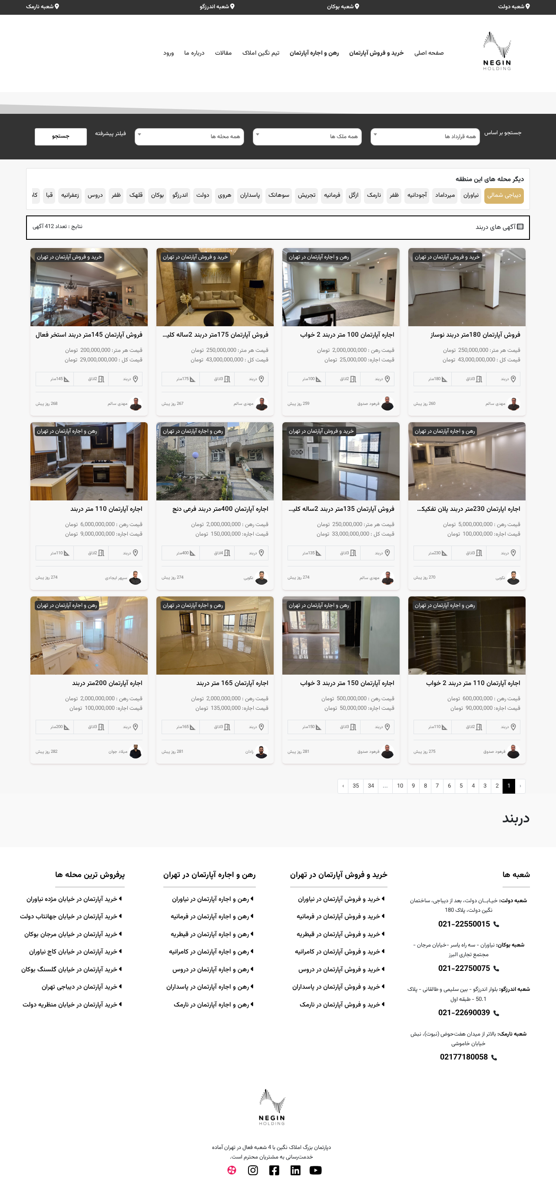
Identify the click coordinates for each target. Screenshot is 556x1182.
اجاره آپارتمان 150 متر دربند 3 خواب (347, 684)
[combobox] (425, 137)
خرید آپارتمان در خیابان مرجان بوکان (71, 935)
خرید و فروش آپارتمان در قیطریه (339, 935)
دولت (202, 195)
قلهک (135, 195)
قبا (49, 195)
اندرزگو (180, 195)
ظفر (394, 195)
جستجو (61, 136)
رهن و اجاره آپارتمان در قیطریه (211, 935)
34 (371, 786)
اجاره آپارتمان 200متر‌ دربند (107, 684)
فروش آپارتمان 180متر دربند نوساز (475, 335)
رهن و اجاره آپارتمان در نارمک (212, 1005)
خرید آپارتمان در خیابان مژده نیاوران (72, 899)
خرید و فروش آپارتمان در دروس (340, 970)
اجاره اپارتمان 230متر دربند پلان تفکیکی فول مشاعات (467, 509)
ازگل (353, 195)
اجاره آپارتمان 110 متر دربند (106, 509)
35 (356, 786)
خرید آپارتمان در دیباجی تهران (80, 987)
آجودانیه (417, 195)
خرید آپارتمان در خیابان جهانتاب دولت (69, 917)
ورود (168, 53)
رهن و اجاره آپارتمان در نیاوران (211, 899)
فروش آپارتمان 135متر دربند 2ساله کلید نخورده (341, 509)
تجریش (306, 195)
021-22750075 (464, 969)
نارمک (374, 195)
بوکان (157, 195)
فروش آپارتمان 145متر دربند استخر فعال (89, 335)
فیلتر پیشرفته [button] (110, 133)
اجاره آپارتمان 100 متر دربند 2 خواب (347, 335)
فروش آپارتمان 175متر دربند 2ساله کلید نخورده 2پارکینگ (215, 335)
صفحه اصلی (429, 53)
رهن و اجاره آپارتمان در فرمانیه (211, 917)
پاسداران (250, 195)
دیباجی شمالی (504, 195)
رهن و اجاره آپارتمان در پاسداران (208, 987)
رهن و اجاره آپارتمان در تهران (319, 257)
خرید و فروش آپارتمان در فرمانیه (339, 917)
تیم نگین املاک (260, 53)
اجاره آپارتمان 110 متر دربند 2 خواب (473, 684)
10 (400, 786)
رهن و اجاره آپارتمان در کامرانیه (210, 952)
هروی (225, 195)
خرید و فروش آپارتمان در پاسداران (337, 987)
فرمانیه (332, 195)
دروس (95, 195)
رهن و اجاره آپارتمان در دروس (211, 970)
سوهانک (278, 195)
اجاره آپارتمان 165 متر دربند (232, 684)
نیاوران (471, 195)
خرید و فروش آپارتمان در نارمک (341, 1005)
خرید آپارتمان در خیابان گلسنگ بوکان (70, 970)
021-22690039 (464, 1013)
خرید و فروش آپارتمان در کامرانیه (338, 952)
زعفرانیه (70, 195)
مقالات (223, 53)
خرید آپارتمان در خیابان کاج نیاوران (74, 952)
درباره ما (194, 53)
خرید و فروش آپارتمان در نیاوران (340, 899)
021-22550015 (464, 925)
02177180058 (464, 1058)
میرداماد (445, 195)
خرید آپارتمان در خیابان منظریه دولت (71, 1005)
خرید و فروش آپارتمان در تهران (447, 257)
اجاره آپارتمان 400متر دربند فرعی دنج (220, 509)
